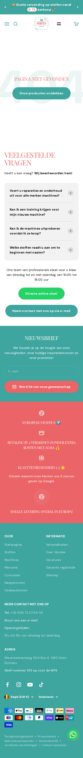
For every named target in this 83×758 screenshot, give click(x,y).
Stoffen (9, 552)
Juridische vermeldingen (21, 745)
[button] (59, 24)
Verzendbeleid (48, 741)
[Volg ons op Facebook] (7, 685)
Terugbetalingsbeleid (18, 736)
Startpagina (13, 545)
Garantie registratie (60, 567)
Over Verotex (56, 552)
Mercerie (11, 567)
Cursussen (12, 575)
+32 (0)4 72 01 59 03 (27, 613)
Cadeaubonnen (16, 590)
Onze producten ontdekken (41, 93)
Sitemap (52, 575)
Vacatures (53, 560)
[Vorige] (5, 7)
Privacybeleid (47, 736)
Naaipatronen (14, 583)
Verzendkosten (57, 545)
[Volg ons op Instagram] (19, 685)
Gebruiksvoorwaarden (19, 741)
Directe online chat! (41, 294)
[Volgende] (78, 7)
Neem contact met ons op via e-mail (41, 311)
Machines (11, 560)
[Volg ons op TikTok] (41, 685)
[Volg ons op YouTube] (30, 685)
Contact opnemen (54, 745)
